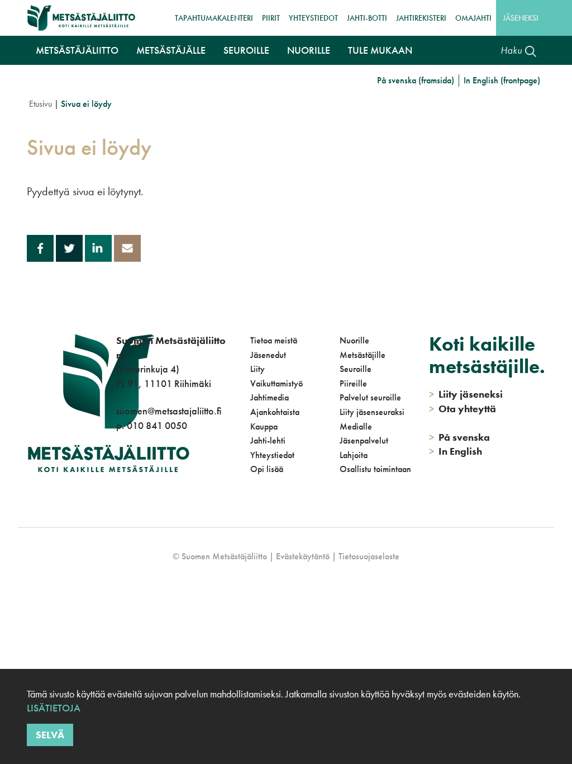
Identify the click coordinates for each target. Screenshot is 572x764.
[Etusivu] (81, 18)
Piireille (353, 383)
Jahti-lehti (267, 440)
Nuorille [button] (308, 50)
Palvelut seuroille (370, 397)
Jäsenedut (268, 355)
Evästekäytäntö (303, 556)
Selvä (50, 734)
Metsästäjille (362, 355)
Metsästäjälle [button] (171, 50)
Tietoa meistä (273, 340)
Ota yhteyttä (462, 408)
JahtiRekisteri (421, 18)
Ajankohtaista (274, 412)
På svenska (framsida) (415, 80)
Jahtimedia (269, 397)
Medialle (356, 426)
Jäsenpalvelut (364, 440)
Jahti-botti (367, 18)
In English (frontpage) (502, 80)
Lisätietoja (53, 707)
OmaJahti (473, 18)
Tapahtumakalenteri (214, 18)
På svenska (459, 437)
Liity (257, 369)
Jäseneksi (520, 18)
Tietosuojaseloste (369, 556)
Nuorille (354, 340)
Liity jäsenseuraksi (372, 412)
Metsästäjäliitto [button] (77, 50)
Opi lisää (266, 469)
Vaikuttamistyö (276, 383)
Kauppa (264, 426)
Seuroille (355, 369)
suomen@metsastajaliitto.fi (168, 410)
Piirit (271, 18)
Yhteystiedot (313, 18)
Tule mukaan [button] (380, 50)
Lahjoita (354, 455)
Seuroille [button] (246, 50)
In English (455, 451)
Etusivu (40, 104)
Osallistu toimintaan (375, 469)
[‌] (118, 471)
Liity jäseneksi (466, 394)
